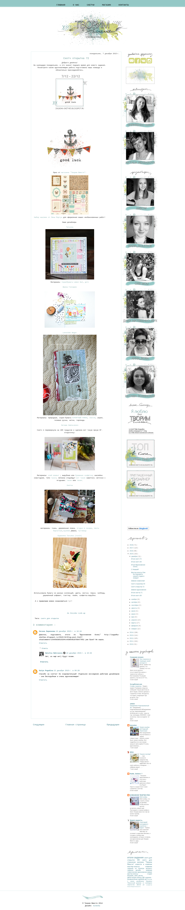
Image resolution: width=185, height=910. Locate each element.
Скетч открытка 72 (137, 587)
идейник (141, 879)
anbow (132, 704)
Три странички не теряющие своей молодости (145, 661)
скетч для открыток (50, 618)
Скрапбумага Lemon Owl (72, 282)
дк (146, 879)
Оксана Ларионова (47, 631)
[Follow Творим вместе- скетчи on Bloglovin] (138, 530)
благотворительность (134, 886)
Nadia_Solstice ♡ (136, 774)
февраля (134, 626)
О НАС (76, 5)
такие (69, 480)
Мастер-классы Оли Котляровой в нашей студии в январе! (138, 575)
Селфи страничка (136, 686)
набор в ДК (141, 877)
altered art (141, 884)
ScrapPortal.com (136, 684)
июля (133, 611)
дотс (86, 282)
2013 (132, 635)
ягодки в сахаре (84, 528)
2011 (132, 641)
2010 (132, 644)
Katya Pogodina (46, 671)
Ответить (43, 643)
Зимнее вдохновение (138, 590)
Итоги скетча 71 (136, 593)
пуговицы (82, 531)
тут (69, 601)
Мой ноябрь (144, 797)
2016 (132, 551)
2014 (132, 632)
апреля (134, 620)
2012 (132, 638)
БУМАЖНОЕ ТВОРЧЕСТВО (140, 795)
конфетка (149, 884)
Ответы (45, 648)
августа (134, 608)
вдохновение (142, 872)
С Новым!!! (135, 569)
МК (139, 860)
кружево (66, 531)
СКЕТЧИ (90, 5)
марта (133, 623)
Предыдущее (113, 725)
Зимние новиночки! (138, 581)
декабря (134, 556)
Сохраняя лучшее (136, 657)
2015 (132, 554)
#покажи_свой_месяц (135, 876)
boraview (133, 725)
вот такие (81, 478)
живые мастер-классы (139, 873)
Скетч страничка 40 (138, 584)
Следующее (38, 725)
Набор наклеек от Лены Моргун (48, 217)
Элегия (92, 418)
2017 (132, 548)
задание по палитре (136, 868)
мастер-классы (136, 866)
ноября (134, 599)
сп (144, 883)
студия (149, 874)
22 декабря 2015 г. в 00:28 (67, 671)
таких (53, 478)
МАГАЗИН (106, 5)
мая (133, 617)
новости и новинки (143, 864)
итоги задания (135, 857)
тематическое (132, 872)
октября (134, 602)
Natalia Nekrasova (53, 653)
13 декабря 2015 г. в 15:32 (79, 653)
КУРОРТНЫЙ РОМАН (79, 418)
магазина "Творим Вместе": (73, 173)
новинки (148, 866)
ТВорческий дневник (135, 883)
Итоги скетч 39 (136, 562)
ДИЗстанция (132, 877)
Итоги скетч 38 (136, 595)
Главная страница (75, 725)
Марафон (149, 881)
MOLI (132, 752)
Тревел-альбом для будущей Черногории (145, 729)
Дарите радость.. (136, 820)
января (134, 629)
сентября (135, 605)
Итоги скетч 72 (136, 559)
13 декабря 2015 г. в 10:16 (69, 631)
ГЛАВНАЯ (60, 5)
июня (133, 614)
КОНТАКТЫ (124, 5)
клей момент (54, 475)
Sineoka (96, 906)
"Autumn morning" (145, 754)
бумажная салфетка (83, 475)
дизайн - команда (144, 870)
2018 (132, 545)
